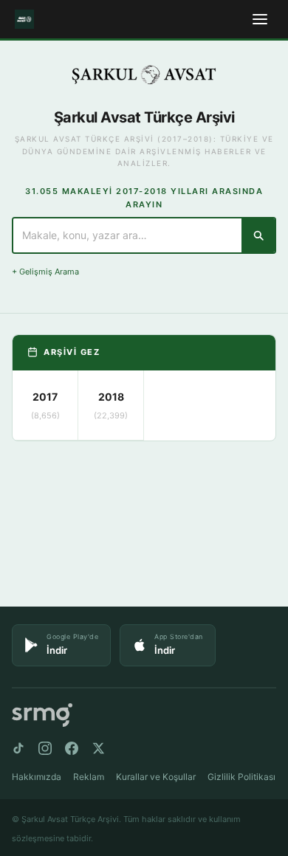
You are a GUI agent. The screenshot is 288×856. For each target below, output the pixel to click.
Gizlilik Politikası (241, 776)
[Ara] (258, 235)
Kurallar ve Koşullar (156, 776)
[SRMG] (42, 715)
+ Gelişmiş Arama (45, 271)
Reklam (88, 776)
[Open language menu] (260, 19)
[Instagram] (45, 748)
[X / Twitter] (98, 748)
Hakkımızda (36, 776)
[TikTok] (18, 748)
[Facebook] (71, 748)
